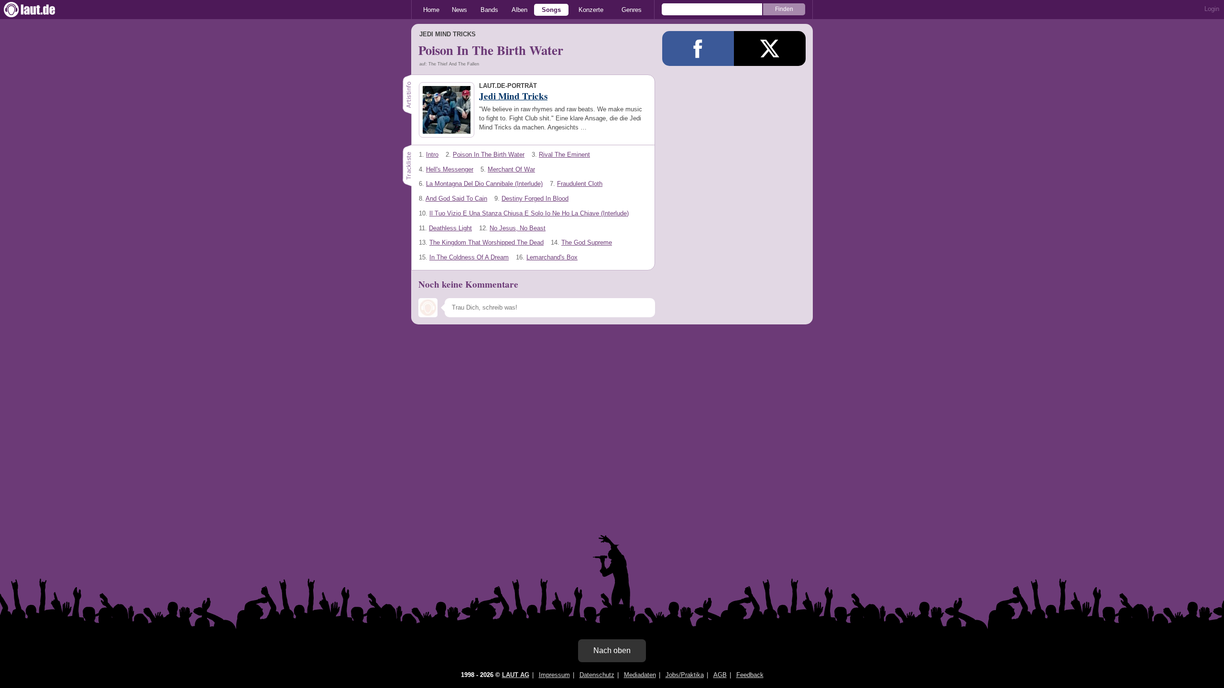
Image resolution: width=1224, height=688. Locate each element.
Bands (489, 9)
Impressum (554, 674)
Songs (551, 9)
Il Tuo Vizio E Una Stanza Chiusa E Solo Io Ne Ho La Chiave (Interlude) (529, 213)
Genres (632, 9)
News (459, 9)
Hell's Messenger (449, 169)
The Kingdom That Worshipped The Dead (486, 242)
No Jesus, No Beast (518, 228)
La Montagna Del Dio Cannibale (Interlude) (484, 183)
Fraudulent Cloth (579, 183)
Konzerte (591, 9)
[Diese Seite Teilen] (698, 48)
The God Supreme (586, 242)
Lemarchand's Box (552, 257)
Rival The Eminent (564, 154)
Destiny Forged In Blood (535, 198)
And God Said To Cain (456, 198)
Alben (519, 9)
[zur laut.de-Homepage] (38, 9)
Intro (432, 154)
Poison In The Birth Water (489, 154)
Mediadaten (640, 674)
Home (431, 9)
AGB (720, 674)
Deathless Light (450, 228)
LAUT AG (515, 674)
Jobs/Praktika (685, 674)
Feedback (750, 674)
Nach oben (612, 650)
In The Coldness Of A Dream (469, 257)
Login (1211, 8)
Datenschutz (596, 674)
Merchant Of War (511, 169)
